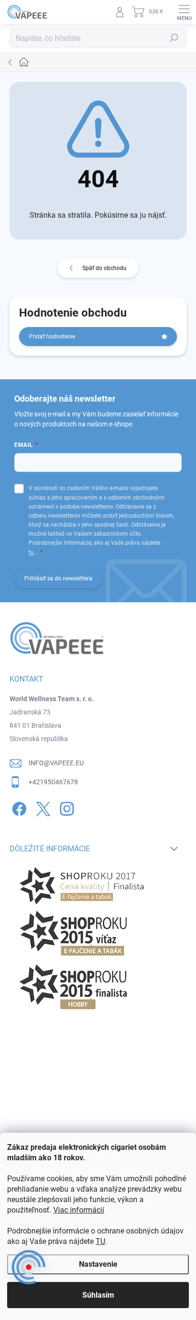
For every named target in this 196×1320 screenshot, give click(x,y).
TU (100, 1241)
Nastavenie (98, 1264)
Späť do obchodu (104, 268)
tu (31, 552)
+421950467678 (53, 782)
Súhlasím (98, 1295)
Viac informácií (78, 1209)
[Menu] (184, 12)
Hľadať (174, 38)
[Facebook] (18, 807)
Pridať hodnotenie (52, 336)
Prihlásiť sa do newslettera (58, 578)
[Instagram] (65, 807)
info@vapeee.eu (56, 763)
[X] (41, 807)
